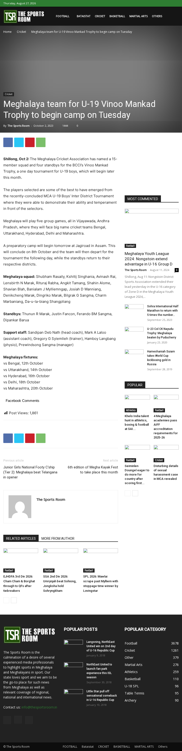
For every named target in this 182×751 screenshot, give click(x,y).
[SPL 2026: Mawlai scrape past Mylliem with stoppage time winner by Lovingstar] (100, 560)
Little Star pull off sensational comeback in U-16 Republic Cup (101, 696)
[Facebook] (159, 3)
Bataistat (84, 16)
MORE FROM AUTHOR (57, 538)
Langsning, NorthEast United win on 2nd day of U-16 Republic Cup (100, 646)
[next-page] (14, 600)
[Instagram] (167, 3)
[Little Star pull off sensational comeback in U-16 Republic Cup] (73, 696)
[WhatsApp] (41, 142)
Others (157, 16)
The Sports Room (19, 125)
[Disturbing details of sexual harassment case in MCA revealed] (166, 453)
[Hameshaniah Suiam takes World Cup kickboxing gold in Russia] (134, 356)
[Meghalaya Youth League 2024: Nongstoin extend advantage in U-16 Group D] (152, 228)
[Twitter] (19, 142)
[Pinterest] (30, 142)
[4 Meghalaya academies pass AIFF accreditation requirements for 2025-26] (166, 403)
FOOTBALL (62, 16)
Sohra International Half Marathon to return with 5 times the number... (162, 311)
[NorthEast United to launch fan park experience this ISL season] (73, 669)
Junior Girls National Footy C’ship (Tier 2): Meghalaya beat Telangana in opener (30, 472)
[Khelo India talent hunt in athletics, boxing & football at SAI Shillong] (137, 403)
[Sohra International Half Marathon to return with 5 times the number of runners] (134, 311)
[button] (173, 16)
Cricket (21, 32)
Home (7, 32)
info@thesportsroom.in (39, 707)
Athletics (131, 410)
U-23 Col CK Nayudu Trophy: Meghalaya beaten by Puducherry (161, 333)
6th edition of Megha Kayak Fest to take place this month (93, 469)
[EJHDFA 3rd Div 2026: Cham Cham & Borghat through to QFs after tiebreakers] (20, 560)
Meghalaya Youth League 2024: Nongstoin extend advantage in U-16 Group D (149, 258)
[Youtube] (175, 3)
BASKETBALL (117, 16)
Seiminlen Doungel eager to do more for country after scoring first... (137, 474)
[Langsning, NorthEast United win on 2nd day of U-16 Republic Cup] (73, 646)
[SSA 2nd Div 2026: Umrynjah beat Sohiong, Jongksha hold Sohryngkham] (60, 560)
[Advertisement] (153, 161)
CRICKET (100, 16)
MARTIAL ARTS (138, 16)
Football (9, 570)
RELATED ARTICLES (21, 538)
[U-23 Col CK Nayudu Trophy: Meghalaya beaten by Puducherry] (134, 333)
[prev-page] (6, 600)
